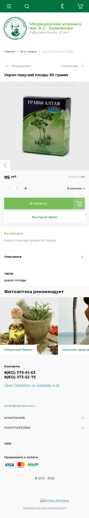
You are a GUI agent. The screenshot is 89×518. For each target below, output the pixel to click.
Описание (13, 257)
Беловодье (13, 233)
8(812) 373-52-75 (20, 377)
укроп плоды (15, 280)
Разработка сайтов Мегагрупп (44, 507)
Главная (9, 51)
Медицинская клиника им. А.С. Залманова (55, 26)
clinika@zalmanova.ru (19, 406)
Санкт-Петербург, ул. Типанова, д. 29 (31, 385)
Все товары (28, 51)
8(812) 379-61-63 (19, 372)
